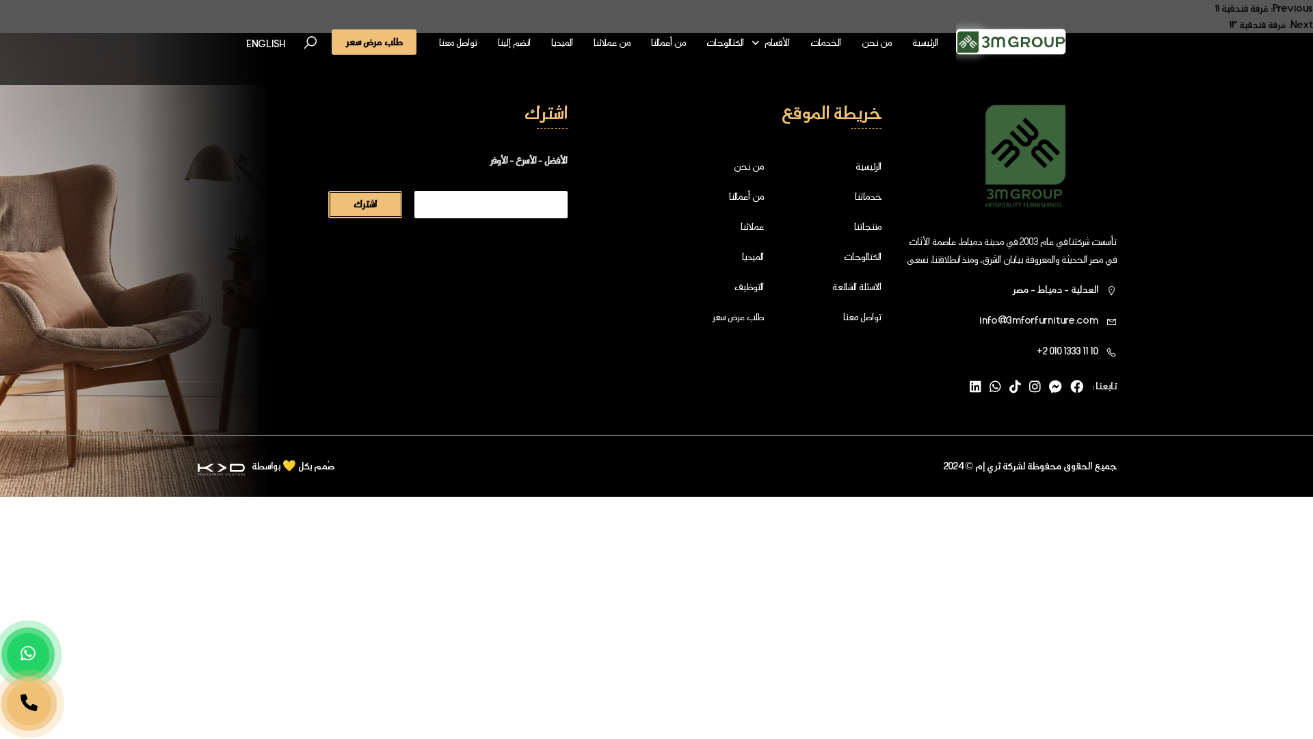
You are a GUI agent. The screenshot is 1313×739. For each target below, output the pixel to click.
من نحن (877, 42)
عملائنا (752, 226)
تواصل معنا (458, 42)
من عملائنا (612, 42)
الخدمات (825, 42)
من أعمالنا (668, 42)
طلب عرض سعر (738, 316)
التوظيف (749, 286)
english (265, 43)
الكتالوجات (725, 42)
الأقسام (777, 42)
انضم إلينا (514, 42)
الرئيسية (925, 42)
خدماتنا (868, 196)
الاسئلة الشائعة (856, 286)
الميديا (562, 42)
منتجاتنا (867, 226)
